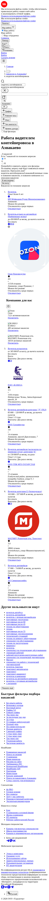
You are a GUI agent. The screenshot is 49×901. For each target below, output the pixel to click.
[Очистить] (4, 90)
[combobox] (13, 84)
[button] (4, 53)
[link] (5, 46)
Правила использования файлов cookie (18, 21)
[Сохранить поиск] (3, 97)
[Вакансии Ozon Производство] (27, 250)
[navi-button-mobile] (3, 61)
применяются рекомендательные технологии (23, 871)
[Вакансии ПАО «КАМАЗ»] (27, 373)
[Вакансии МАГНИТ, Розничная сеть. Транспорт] (27, 521)
